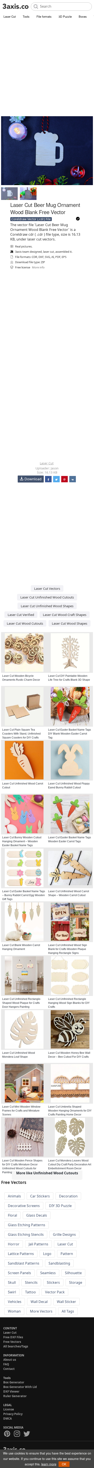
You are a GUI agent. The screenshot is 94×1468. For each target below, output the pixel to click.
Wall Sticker (66, 1301)
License (8, 1409)
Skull (12, 1282)
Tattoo (30, 1292)
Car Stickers (40, 1196)
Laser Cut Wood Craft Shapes (64, 614)
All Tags (68, 1311)
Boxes (83, 16)
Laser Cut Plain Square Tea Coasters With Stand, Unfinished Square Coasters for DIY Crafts (21, 733)
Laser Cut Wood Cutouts (25, 623)
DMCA (7, 1418)
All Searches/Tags (15, 1346)
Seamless (48, 1272)
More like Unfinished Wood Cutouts (47, 1173)
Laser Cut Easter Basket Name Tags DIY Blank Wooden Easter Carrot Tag (69, 733)
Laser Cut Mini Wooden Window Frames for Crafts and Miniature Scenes (21, 1110)
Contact (9, 1369)
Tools (26, 16)
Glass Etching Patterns (26, 1224)
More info (38, 267)
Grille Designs (64, 1234)
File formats (44, 16)
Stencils (31, 1282)
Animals (14, 1196)
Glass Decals (36, 1215)
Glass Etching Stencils (26, 1234)
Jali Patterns (38, 1244)
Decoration (68, 1196)
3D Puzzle (65, 16)
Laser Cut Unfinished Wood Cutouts (47, 597)
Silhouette (73, 1272)
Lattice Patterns (21, 1253)
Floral (12, 1215)
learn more (48, 1464)
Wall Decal (39, 1301)
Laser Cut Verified (21, 614)
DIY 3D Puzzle (60, 1205)
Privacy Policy (13, 1414)
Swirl (12, 1292)
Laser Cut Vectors (47, 588)
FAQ (6, 1364)
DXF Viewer (11, 1391)
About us (9, 1360)
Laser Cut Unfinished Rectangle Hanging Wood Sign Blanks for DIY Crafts (69, 1002)
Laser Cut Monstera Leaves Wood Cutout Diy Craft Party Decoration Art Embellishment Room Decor (69, 1164)
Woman (14, 1311)
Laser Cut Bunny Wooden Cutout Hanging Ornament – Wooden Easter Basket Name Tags (21, 841)
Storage (75, 1282)
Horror (13, 1244)
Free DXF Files (13, 1337)
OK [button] (64, 1464)
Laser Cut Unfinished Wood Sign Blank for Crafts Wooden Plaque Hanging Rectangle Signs (67, 949)
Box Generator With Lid (20, 1387)
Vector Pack (55, 1292)
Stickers (53, 1282)
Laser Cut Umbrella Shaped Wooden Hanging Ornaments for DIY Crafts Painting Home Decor (70, 1110)
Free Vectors (12, 1342)
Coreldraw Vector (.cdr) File (31, 219)
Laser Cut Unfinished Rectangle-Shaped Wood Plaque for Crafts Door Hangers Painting (21, 1002)
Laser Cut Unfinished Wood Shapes (47, 606)
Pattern (67, 1253)
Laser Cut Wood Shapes (69, 623)
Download (33, 479)
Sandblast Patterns (23, 1263)
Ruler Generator (15, 1396)
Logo (47, 1253)
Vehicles (14, 1301)
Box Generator (13, 1382)
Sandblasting (59, 1263)
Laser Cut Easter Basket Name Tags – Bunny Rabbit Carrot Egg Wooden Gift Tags (23, 895)
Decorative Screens (24, 1205)
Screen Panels (19, 1272)
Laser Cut (9, 16)
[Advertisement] (47, 69)
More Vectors (41, 1311)
